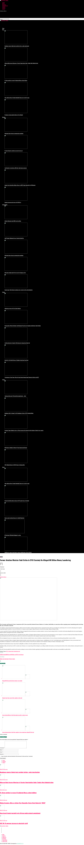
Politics (3, 8)
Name (1, 749)
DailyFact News (3, 577)
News (3, 3)
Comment (2, 747)
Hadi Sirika (14, 651)
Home (3, 2)
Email (1, 752)
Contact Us (4, 837)
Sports (3, 9)
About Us (3, 836)
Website (1, 754)
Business (4, 4)
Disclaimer (4, 838)
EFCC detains (9, 651)
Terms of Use (4, 841)
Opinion (3, 6)
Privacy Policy (4, 840)
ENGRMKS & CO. (20, 843)
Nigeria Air (18, 651)
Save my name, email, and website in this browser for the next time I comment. (17, 756)
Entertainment (5, 5)
